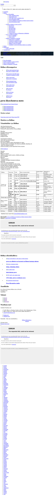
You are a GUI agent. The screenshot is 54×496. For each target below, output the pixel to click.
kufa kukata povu (13, 16)
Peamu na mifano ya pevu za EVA (14, 24)
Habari (4, 46)
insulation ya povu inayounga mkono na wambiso (20, 44)
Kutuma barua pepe (5, 323)
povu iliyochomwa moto (14, 21)
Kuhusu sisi (6, 47)
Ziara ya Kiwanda (10, 48)
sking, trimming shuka (14, 15)
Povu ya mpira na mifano (11, 34)
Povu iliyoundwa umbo (14, 19)
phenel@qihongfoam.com (9, 8)
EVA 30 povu (12, 30)
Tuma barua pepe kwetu (6, 117)
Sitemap (27, 321)
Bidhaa (5, 13)
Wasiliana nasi (6, 49)
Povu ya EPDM (12, 35)
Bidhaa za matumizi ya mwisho (13, 38)
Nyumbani (5, 11)
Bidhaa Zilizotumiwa (26, 320)
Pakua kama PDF (15, 117)
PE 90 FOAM (12, 29)
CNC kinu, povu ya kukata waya (16, 18)
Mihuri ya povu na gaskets (15, 43)
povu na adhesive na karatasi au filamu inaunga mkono (21, 20)
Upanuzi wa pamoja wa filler (15, 41)
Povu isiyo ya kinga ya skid (15, 42)
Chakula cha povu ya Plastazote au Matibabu (19, 33)
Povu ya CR (11, 37)
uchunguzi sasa (4, 290)
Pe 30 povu (11, 25)
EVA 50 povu (12, 32)
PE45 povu (11, 27)
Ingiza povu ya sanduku (14, 39)
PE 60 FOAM (12, 28)
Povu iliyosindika (10, 14)
